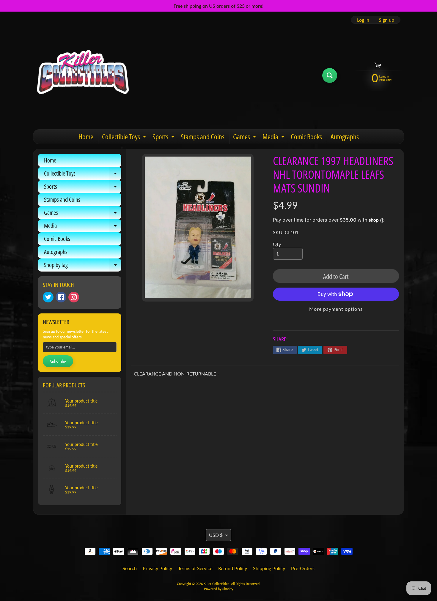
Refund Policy (232, 568)
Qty (277, 244)
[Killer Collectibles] (82, 75)
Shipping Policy (269, 568)
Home (85, 136)
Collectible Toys (124, 138)
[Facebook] (61, 297)
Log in (363, 20)
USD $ (216, 535)
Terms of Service (195, 568)
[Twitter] (48, 297)
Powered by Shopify (218, 589)
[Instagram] (73, 297)
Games (245, 138)
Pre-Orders (303, 568)
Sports (164, 138)
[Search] (329, 75)
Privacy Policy (157, 568)
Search (129, 568)
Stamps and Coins (202, 136)
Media (274, 138)
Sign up (386, 20)
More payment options (336, 309)
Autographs (345, 136)
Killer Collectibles (216, 584)
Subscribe (58, 361)
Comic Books (306, 136)
